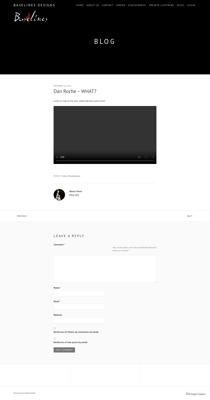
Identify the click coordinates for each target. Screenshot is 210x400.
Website (58, 314)
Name (57, 287)
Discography (137, 5)
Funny (64, 176)
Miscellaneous (74, 176)
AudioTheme (29, 393)
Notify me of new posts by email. (71, 342)
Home (80, 5)
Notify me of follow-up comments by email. (76, 331)
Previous (36, 215)
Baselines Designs (34, 5)
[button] (196, 394)
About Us (93, 5)
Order (120, 5)
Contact (107, 5)
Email (57, 301)
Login (191, 5)
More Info (74, 194)
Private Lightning (161, 5)
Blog (180, 5)
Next (191, 215)
